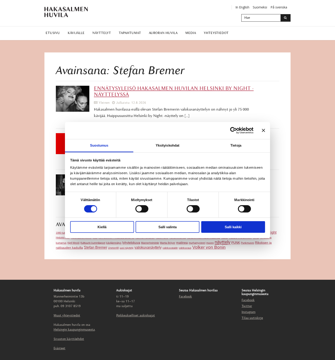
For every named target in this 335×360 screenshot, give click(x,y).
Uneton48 (113, 247)
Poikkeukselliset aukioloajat (135, 315)
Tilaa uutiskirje (252, 318)
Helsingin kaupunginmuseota (74, 330)
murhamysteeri (197, 242)
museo (210, 242)
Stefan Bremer (95, 247)
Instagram (248, 312)
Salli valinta (167, 227)
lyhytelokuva (131, 242)
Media (190, 33)
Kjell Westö (73, 242)
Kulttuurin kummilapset (92, 242)
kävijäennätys (113, 242)
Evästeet (59, 348)
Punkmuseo (247, 242)
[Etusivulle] (66, 12)
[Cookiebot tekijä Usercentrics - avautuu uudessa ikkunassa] (233, 130)
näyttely (222, 242)
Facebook (185, 296)
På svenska (279, 7)
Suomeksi (260, 7)
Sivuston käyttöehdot (69, 339)
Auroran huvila (163, 33)
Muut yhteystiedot (67, 315)
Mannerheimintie (150, 242)
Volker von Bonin (209, 247)
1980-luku (61, 232)
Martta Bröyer (167, 242)
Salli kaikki (233, 227)
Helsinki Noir (63, 237)
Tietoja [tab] (235, 145)
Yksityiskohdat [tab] (167, 145)
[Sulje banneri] (263, 130)
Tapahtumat (130, 33)
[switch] (141, 208)
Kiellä (102, 227)
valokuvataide (170, 247)
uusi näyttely (127, 247)
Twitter (247, 306)
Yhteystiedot (216, 33)
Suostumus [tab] (99, 145)
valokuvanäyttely (148, 247)
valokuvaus (185, 247)
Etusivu (53, 33)
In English (242, 7)
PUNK (235, 242)
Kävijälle (76, 33)
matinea (182, 242)
